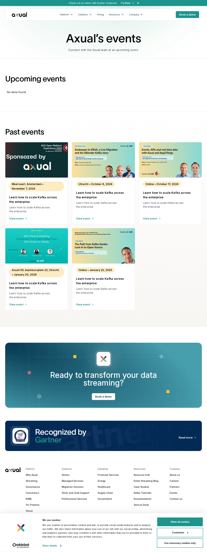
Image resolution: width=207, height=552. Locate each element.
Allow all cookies (180, 521)
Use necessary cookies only (180, 543)
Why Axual (32, 474)
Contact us (176, 498)
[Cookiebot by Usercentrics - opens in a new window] (21, 545)
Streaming (32, 480)
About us (175, 474)
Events (173, 492)
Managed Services (72, 480)
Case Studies (141, 486)
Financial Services (108, 474)
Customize (178, 532)
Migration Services (72, 486)
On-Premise (32, 504)
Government (105, 498)
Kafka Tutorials (143, 492)
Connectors (32, 492)
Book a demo (187, 14)
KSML (29, 498)
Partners (174, 486)
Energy (102, 480)
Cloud (29, 510)
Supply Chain (105, 492)
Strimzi (66, 474)
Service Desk (141, 504)
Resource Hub (142, 474)
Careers (174, 480)
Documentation (142, 498)
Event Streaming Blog (146, 480)
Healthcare (104, 486)
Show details (49, 545)
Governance (33, 486)
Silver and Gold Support (75, 492)
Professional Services (74, 498)
